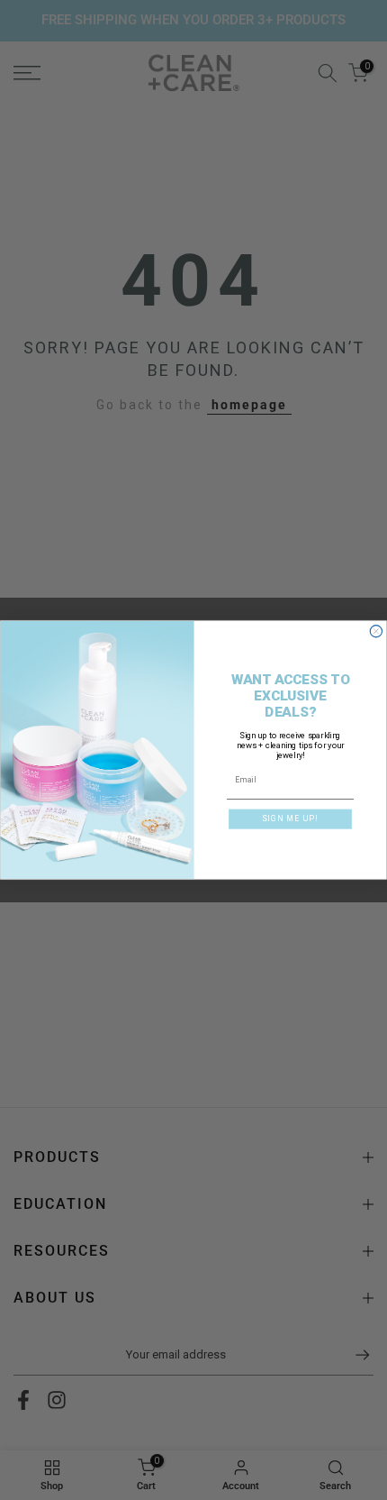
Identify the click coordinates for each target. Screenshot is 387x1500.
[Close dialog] (376, 631)
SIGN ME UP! (290, 818)
